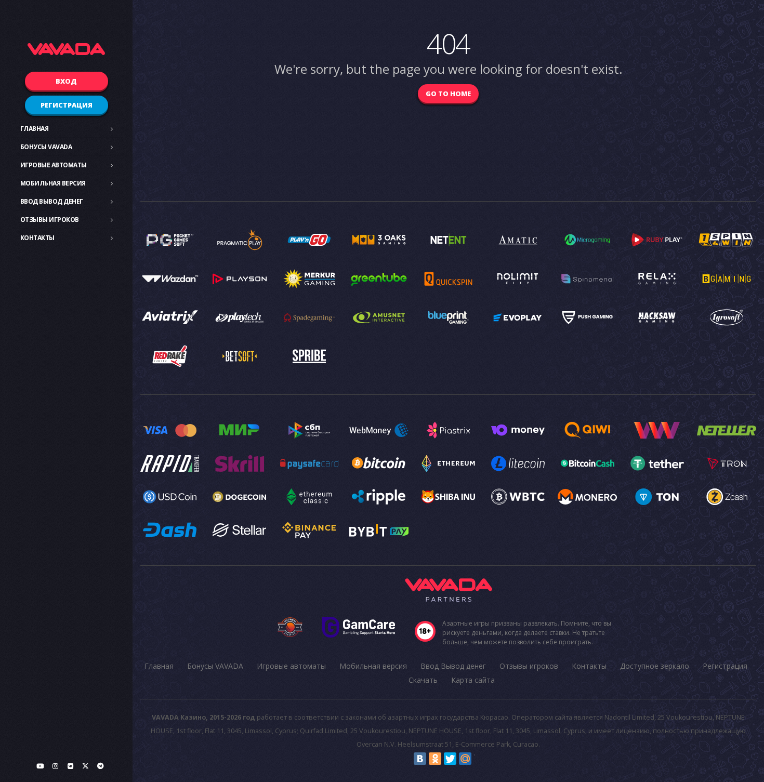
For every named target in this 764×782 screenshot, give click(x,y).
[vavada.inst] (55, 766)
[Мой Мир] (465, 758)
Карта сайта (473, 680)
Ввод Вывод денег (51, 201)
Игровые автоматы (53, 165)
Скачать (423, 680)
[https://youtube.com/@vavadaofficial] (40, 766)
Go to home (448, 93)
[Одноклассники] (435, 758)
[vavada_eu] (85, 766)
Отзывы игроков (49, 219)
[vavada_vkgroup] (70, 766)
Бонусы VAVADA (46, 146)
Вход (66, 81)
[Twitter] (450, 758)
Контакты (37, 237)
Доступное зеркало (654, 666)
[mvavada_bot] (100, 766)
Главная (34, 128)
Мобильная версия (53, 183)
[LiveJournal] (480, 758)
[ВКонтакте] (420, 758)
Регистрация (67, 105)
